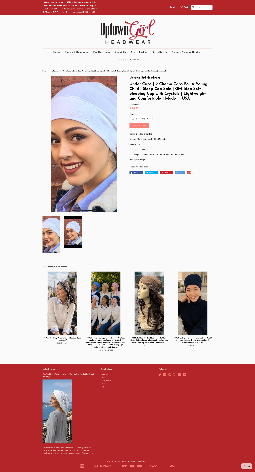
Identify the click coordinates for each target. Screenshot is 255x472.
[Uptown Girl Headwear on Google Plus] (174, 375)
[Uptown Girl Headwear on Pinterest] (169, 375)
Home (56, 52)
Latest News (48, 369)
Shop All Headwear (76, 52)
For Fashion (55, 71)
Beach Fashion (139, 52)
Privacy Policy (106, 380)
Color (131, 114)
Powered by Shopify (143, 461)
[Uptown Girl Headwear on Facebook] (164, 375)
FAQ (102, 387)
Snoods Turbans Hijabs (186, 52)
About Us (120, 52)
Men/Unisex (160, 52)
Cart (186, 7)
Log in (173, 7)
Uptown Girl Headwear (126, 461)
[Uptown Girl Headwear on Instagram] (179, 375)
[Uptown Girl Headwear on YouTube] (184, 375)
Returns (103, 384)
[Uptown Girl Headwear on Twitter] (159, 375)
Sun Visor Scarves (128, 60)
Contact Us (105, 377)
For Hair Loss (101, 52)
